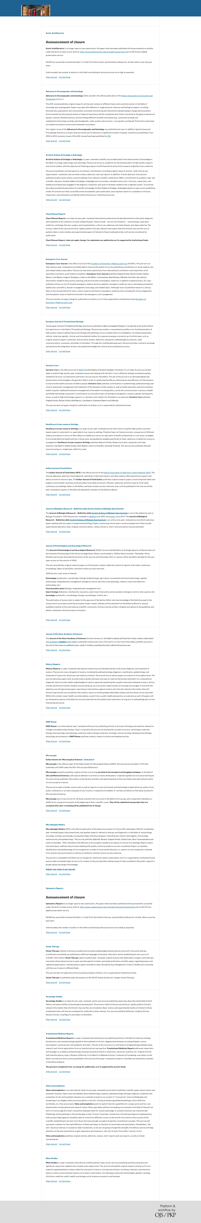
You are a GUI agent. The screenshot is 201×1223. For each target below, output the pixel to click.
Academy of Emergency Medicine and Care (109, 263)
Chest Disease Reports (55, 214)
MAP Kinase (51, 722)
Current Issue (64, 77)
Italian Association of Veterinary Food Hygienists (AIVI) (127, 472)
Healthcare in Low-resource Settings (62, 424)
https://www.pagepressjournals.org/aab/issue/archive (102, 52)
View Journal (51, 77)
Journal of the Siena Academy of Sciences (64, 634)
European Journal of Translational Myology (65, 321)
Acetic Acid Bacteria (55, 33)
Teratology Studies (54, 996)
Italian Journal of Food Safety (59, 468)
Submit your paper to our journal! (60, 869)
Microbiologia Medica (55, 824)
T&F (109, 136)
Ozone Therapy (52, 946)
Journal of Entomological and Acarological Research (68, 546)
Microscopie (51, 755)
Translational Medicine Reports (59, 1033)
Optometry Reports (54, 888)
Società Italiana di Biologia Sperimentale (110, 513)
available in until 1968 (62, 642)
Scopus (112, 516)
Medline (92, 516)
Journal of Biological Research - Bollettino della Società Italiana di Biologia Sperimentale (85, 508)
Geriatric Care (52, 365)
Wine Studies (52, 1158)
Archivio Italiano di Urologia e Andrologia (64, 155)
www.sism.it (89, 759)
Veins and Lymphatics (55, 1086)
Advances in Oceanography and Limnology (64, 91)
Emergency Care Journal (56, 259)
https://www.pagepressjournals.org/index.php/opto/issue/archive (107, 907)
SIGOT (81, 370)
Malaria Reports (53, 664)
